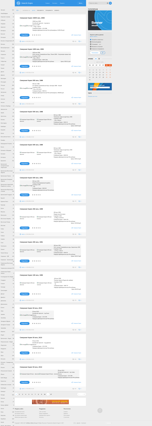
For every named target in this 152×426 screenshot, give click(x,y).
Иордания (7, 348)
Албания (7, 20)
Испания (7, 359)
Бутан (7, 208)
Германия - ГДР (7, 256)
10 (44, 394)
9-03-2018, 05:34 (30, 41)
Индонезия (7, 345)
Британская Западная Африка (7, 180)
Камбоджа (7, 388)
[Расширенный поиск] (107, 3)
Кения (7, 408)
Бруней (7, 198)
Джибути (7, 297)
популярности (40, 10)
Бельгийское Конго (7, 136)
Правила (62, 3)
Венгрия (7, 51)
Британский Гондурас (7, 194)
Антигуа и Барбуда (7, 106)
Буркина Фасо (7, 201)
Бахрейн (7, 129)
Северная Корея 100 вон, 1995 (31, 275)
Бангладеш (7, 123)
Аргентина (7, 116)
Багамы (7, 119)
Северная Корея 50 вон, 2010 (31, 308)
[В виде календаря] (95, 58)
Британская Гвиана (7, 176)
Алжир (7, 95)
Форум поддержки (43, 413)
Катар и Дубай (7, 405)
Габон (7, 228)
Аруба (7, 112)
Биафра (7, 140)
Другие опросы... (94, 36)
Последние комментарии (21, 415)
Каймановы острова (7, 384)
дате (33, 10)
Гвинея (7, 249)
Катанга (7, 398)
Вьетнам (7, 225)
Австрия (7, 10)
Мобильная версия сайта (21, 417)
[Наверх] (99, 410)
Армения (7, 27)
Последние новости (19, 413)
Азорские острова (7, 16)
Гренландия (7, 290)
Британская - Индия (7, 338)
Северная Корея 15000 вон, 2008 (32, 18)
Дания (7, 71)
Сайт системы (42, 411)
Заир (7, 311)
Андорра (7, 23)
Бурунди (7, 205)
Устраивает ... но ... (97, 44)
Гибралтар (7, 61)
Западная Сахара (7, 324)
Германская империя (7, 268)
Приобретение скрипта (44, 415)
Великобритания (7, 47)
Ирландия (7, 78)
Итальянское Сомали (7, 370)
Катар (7, 401)
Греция (7, 64)
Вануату (7, 211)
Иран (7, 355)
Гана (7, 242)
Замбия (7, 314)
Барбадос (7, 126)
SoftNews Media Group (31, 423)
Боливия (7, 153)
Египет (7, 307)
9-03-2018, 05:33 (30, 267)
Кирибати (7, 418)
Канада (7, 394)
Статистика (66, 417)
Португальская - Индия (7, 342)
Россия (7, 88)
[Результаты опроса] (102, 52)
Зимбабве (7, 328)
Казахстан (7, 381)
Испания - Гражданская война (7, 363)
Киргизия (7, 415)
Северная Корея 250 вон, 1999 (31, 209)
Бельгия (7, 34)
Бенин (7, 147)
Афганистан (7, 109)
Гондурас (7, 280)
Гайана (7, 235)
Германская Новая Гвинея (7, 272)
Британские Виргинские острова (7, 190)
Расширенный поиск (19, 411)
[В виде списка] (99, 58)
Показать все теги (92, 96)
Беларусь (7, 30)
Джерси (7, 75)
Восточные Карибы (7, 218)
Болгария (7, 37)
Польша (7, 85)
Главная (47, 3)
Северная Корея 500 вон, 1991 (31, 178)
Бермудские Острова (7, 143)
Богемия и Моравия (7, 150)
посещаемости (49, 10)
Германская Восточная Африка (7, 263)
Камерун (7, 391)
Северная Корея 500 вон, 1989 (31, 145)
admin (23, 41)
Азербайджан (7, 13)
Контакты (54, 3)
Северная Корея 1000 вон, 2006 (32, 49)
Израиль (7, 331)
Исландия (7, 82)
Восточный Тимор (7, 222)
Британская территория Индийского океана (7, 185)
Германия (7, 54)
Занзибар (7, 317)
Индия (7, 335)
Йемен (7, 374)
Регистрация (67, 415)
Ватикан (7, 44)
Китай (7, 422)
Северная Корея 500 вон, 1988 (31, 80)
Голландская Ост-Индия (7, 277)
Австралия (7, 92)
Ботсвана (7, 157)
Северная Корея (77, 35)
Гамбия (7, 239)
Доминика (7, 300)
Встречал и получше (97, 46)
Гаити (7, 232)
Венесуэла (7, 215)
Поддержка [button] (42, 408)
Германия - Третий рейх (7, 260)
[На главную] (18, 10)
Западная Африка (7, 321)
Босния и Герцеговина (7, 40)
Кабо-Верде (7, 377)
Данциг (7, 293)
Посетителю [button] (67, 408)
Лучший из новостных (97, 39)
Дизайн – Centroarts (81, 423)
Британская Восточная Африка (7, 171)
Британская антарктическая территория (7, 165)
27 (51, 394)
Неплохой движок (96, 42)
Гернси (7, 58)
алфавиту (56, 10)
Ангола (7, 102)
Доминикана (7, 304)
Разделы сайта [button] (19, 408)
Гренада (7, 287)
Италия (7, 367)
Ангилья (7, 99)
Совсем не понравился (98, 48)
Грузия (7, 68)
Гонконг (7, 283)
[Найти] (110, 3)
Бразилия (7, 160)
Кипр (7, 412)
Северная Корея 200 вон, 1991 (31, 242)
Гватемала (7, 246)
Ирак (7, 352)
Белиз (7, 133)
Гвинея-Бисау (7, 252)
